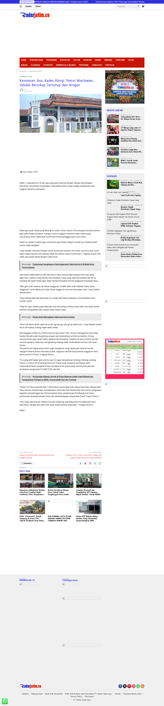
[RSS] (142, 686)
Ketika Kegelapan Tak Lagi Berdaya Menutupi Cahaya (130, 239)
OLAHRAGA (35, 65)
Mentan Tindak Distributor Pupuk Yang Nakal (130, 208)
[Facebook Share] (80, 463)
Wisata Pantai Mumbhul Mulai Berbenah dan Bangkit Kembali (37, 455)
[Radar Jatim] (35, 15)
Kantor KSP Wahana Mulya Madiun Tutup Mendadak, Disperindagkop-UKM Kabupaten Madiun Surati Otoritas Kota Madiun (87, 518)
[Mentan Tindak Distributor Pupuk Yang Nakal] (125, 201)
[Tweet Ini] (85, 463)
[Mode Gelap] (143, 6)
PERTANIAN (83, 65)
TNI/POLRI (109, 65)
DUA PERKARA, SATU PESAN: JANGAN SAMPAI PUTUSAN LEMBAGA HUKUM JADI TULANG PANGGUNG (60, 518)
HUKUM (98, 60)
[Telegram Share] (95, 463)
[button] (138, 6)
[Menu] (21, 6)
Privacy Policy (76, 696)
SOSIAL (131, 60)
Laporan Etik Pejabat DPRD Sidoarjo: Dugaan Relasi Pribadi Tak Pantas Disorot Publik (131, 225)
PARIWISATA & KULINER (66, 65)
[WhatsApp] (138, 686)
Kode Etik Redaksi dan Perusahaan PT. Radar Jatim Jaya (88, 694)
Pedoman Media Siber (132, 694)
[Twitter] (125, 686)
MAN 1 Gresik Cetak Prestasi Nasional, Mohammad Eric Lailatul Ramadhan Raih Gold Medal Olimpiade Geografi (131, 162)
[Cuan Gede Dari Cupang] (117, 192)
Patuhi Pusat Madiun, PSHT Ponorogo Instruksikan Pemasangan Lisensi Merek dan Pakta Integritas (114, 2)
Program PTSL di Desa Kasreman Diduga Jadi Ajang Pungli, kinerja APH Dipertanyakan (84, 455)
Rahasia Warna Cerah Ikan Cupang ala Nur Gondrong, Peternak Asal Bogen (131, 184)
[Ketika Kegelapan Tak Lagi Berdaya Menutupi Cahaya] (125, 232)
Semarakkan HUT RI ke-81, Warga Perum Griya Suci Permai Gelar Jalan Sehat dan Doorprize (131, 118)
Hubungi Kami (37, 694)
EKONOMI (87, 60)
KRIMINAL (108, 60)
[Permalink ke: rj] (21, 90)
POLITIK (76, 60)
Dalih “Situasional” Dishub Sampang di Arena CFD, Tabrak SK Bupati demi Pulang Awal (32, 518)
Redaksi (28, 6)
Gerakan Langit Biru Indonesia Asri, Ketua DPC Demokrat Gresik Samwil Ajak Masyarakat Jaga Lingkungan (131, 151)
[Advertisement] (82, 39)
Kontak (118, 694)
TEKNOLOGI (97, 65)
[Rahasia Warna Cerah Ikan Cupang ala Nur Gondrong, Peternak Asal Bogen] (113, 184)
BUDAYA (24, 65)
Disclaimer (89, 696)
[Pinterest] (129, 686)
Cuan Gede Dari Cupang (131, 195)
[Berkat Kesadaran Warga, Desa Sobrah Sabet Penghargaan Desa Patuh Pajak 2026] (60, 481)
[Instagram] (134, 686)
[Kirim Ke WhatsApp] (100, 463)
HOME (23, 60)
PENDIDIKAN (51, 60)
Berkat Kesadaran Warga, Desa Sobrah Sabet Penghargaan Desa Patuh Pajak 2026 (58, 492)
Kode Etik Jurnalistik (53, 694)
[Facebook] (120, 686)
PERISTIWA (120, 60)
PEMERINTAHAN (36, 60)
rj (25, 89)
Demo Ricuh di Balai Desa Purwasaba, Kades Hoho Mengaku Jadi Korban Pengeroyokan (131, 255)
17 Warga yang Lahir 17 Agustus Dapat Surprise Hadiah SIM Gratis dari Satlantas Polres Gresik (131, 129)
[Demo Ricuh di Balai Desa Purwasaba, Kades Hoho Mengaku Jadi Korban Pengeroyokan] (125, 247)
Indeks (38, 6)
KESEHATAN (65, 60)
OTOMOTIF (48, 65)
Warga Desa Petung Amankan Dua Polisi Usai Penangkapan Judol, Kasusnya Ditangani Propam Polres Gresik (131, 140)
